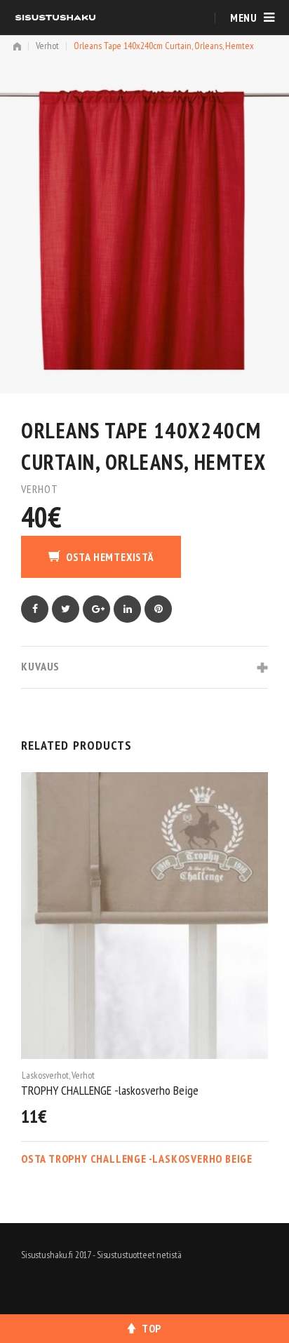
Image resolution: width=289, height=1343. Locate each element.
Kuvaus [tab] (40, 666)
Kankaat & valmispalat (61, 1075)
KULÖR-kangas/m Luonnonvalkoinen (100, 1090)
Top (151, 1328)
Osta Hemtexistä (110, 557)
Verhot (47, 45)
